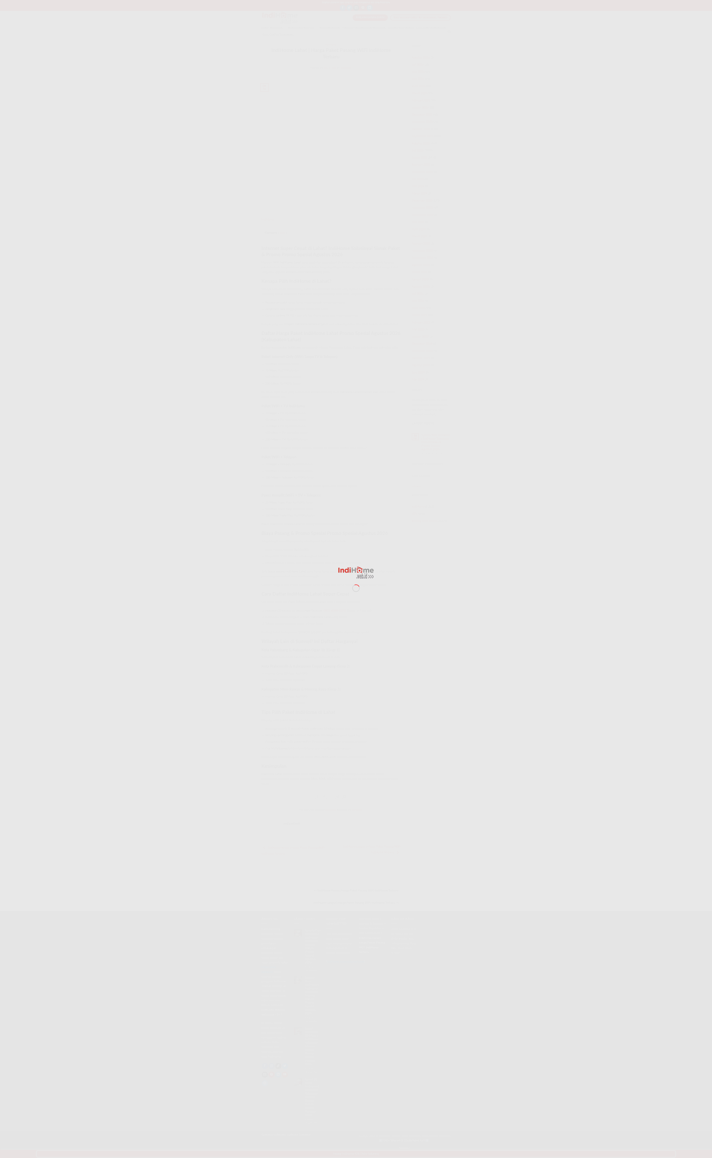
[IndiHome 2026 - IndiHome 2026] (356, 572)
